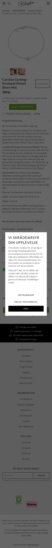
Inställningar (26, 295)
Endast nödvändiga (26, 302)
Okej (26, 309)
